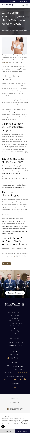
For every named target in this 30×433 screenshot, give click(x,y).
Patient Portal (15, 316)
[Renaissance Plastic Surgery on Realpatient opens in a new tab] (25, 379)
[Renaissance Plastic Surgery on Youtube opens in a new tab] (15, 379)
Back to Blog (6, 264)
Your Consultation (15, 326)
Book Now (23, 1)
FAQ (15, 328)
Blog (7, 28)
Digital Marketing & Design (16, 409)
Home (3, 28)
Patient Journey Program (15, 323)
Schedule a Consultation (15, 293)
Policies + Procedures (15, 321)
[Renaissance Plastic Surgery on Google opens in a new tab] (20, 379)
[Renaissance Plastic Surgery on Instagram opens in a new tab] (5, 379)
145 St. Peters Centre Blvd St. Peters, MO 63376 (15, 344)
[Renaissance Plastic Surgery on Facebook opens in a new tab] (10, 379)
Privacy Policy (15, 331)
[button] (3, 426)
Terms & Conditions (8, 402)
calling (13, 256)
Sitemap (24, 402)
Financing (15, 318)
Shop (13, 1)
